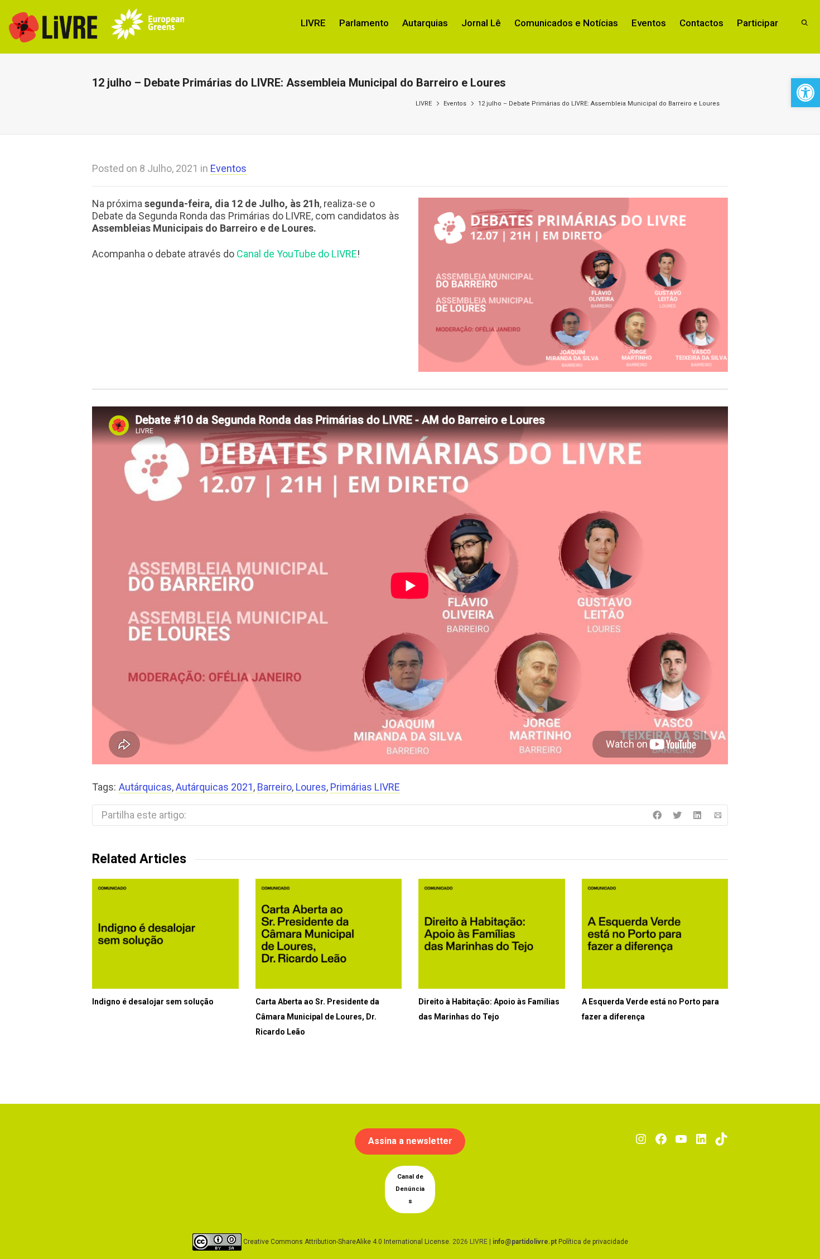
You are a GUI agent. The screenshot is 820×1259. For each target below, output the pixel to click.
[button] (805, 92)
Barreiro (274, 787)
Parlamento (364, 22)
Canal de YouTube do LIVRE (297, 254)
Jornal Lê (481, 22)
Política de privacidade (593, 1241)
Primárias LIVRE (365, 787)
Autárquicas (145, 787)
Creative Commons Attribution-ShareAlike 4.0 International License (346, 1241)
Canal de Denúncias (410, 1189)
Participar (757, 22)
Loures (311, 787)
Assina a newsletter (410, 1141)
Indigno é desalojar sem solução (153, 1001)
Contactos (701, 22)
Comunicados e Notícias (566, 22)
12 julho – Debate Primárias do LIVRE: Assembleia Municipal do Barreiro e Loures (599, 103)
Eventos (648, 22)
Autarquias (425, 22)
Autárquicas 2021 (214, 787)
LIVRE (313, 22)
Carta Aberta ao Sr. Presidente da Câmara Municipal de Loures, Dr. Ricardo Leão (317, 1016)
